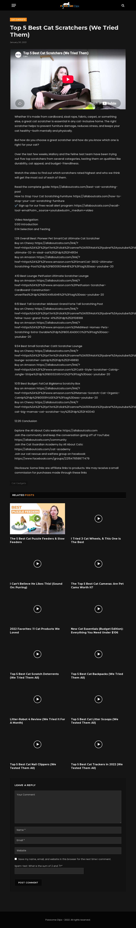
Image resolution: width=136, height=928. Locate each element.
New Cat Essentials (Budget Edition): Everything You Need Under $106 (97, 630)
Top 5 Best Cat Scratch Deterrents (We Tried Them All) (34, 675)
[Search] (122, 5)
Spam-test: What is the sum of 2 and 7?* (39, 866)
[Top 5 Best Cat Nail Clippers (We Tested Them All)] (37, 744)
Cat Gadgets (18, 19)
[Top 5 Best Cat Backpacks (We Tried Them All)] (98, 654)
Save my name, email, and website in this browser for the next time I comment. (64, 859)
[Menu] (14, 5)
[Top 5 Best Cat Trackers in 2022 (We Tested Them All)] (98, 744)
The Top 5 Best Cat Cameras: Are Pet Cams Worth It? (97, 585)
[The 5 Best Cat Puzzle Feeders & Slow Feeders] (37, 518)
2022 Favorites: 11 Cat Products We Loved (35, 630)
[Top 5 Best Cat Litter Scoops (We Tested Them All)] (98, 699)
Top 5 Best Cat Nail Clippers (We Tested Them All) (33, 766)
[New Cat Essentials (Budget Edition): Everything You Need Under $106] (98, 608)
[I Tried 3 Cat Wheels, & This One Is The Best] (98, 518)
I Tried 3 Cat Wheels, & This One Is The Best (96, 540)
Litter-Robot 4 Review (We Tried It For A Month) (37, 721)
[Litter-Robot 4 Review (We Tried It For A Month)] (37, 699)
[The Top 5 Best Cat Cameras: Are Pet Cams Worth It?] (98, 563)
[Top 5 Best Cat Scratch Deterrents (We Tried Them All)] (37, 654)
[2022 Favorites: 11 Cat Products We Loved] (37, 608)
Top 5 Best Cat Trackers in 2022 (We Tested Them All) (97, 766)
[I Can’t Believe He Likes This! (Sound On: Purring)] (37, 563)
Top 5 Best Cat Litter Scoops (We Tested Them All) (94, 721)
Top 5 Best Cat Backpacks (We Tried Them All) (97, 675)
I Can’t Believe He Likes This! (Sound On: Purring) (36, 585)
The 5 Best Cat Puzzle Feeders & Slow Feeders (37, 540)
